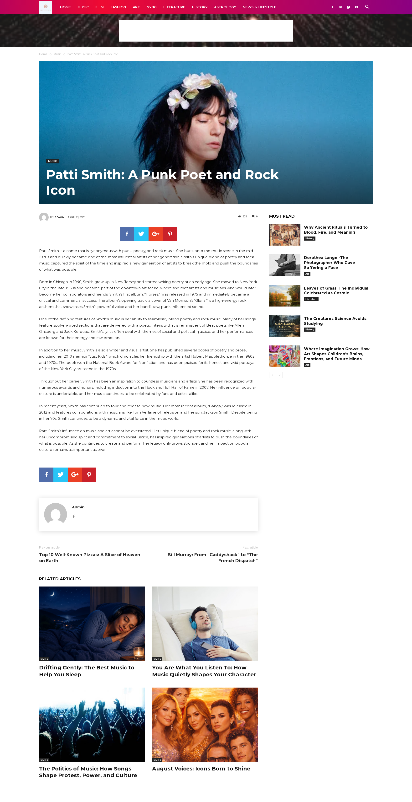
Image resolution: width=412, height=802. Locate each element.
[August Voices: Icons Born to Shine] (205, 725)
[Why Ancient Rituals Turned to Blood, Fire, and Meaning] (284, 235)
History (199, 7)
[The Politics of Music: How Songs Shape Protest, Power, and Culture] (92, 725)
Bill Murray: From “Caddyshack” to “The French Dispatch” (213, 557)
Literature (174, 7)
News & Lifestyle (259, 7)
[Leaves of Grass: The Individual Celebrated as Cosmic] (284, 296)
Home (65, 7)
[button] (367, 7)
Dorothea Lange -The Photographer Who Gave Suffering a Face (329, 262)
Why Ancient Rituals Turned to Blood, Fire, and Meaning (336, 230)
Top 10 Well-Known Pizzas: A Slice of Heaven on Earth (89, 557)
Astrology (225, 7)
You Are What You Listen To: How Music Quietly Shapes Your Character (204, 671)
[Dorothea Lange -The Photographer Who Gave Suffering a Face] (284, 265)
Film (99, 7)
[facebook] (74, 515)
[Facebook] (332, 7)
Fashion (118, 7)
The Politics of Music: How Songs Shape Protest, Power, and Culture (88, 772)
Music (83, 7)
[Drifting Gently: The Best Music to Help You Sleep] (92, 624)
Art (136, 7)
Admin (59, 217)
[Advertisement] (206, 31)
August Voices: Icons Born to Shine (201, 768)
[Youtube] (356, 7)
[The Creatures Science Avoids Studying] (284, 326)
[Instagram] (340, 7)
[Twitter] (348, 7)
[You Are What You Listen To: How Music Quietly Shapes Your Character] (205, 624)
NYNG (152, 7)
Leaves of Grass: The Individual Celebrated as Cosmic (336, 291)
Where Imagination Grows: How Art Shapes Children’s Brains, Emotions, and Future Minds (337, 354)
